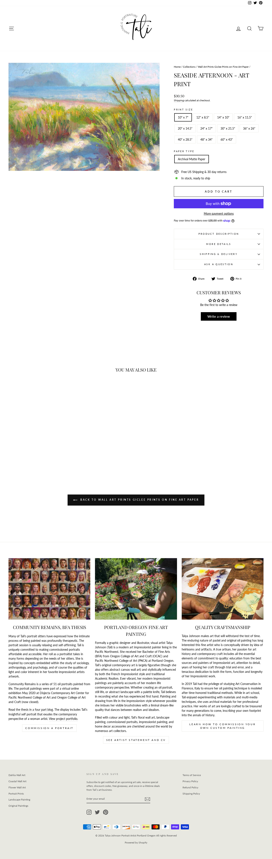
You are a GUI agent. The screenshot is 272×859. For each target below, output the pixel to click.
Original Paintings (18, 805)
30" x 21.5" (228, 128)
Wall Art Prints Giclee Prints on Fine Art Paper (223, 66)
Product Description (218, 233)
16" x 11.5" (244, 117)
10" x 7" (183, 117)
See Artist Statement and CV (136, 740)
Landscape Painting (19, 799)
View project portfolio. (63, 718)
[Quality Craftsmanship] (223, 589)
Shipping (179, 100)
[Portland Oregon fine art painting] (136, 589)
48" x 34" (206, 139)
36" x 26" (249, 128)
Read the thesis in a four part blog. (31, 709)
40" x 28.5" (185, 139)
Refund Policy (190, 787)
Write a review (218, 316)
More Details (218, 244)
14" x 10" (223, 117)
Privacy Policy (190, 781)
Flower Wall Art (17, 787)
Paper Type (184, 151)
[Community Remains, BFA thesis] (49, 589)
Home (177, 66)
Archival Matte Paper (191, 159)
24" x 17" (206, 128)
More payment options (219, 213)
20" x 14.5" (185, 128)
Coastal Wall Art (17, 781)
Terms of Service (192, 775)
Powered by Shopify (136, 842)
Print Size (183, 109)
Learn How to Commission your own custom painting (222, 726)
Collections (189, 66)
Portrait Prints (16, 793)
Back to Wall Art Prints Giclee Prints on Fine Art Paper (139, 499)
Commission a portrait (49, 728)
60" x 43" (227, 139)
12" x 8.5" (202, 117)
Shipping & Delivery (219, 254)
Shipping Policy (191, 793)
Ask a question (218, 264)
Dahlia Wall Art (16, 775)
